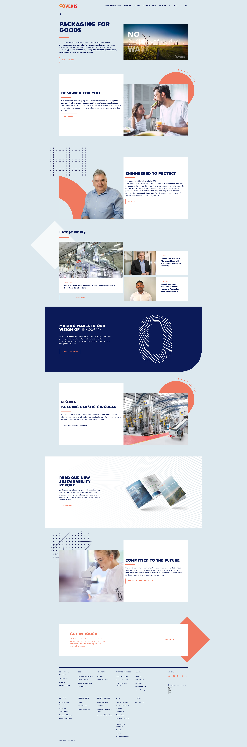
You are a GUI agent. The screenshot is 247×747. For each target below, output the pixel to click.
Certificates (120, 711)
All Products (63, 679)
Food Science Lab (122, 680)
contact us (170, 640)
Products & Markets (113, 6)
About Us (146, 6)
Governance (82, 686)
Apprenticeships (140, 690)
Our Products (68, 60)
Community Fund (65, 718)
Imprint (118, 733)
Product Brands (64, 685)
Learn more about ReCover (75, 425)
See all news (80, 297)
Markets (62, 682)
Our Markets (69, 116)
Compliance (120, 730)
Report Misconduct (122, 737)
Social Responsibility (85, 683)
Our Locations (140, 702)
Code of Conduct (122, 702)
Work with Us (139, 680)
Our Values (138, 683)
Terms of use (120, 715)
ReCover (100, 676)
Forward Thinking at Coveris (140, 581)
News (154, 6)
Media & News (83, 698)
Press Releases (83, 706)
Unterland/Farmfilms (104, 715)
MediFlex (100, 706)
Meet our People (140, 686)
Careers (137, 6)
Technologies (63, 711)
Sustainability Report (85, 676)
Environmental (83, 680)
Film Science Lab (122, 676)
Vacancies (138, 676)
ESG (79, 672)
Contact (162, 6)
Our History (63, 708)
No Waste (127, 6)
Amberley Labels (102, 702)
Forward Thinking (123, 672)
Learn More (67, 505)
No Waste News (102, 680)
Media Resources (84, 709)
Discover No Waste (70, 351)
